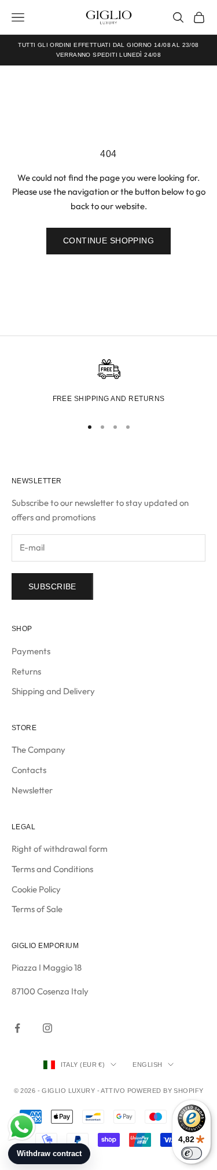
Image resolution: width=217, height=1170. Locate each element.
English (147, 1064)
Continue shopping (108, 240)
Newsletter (32, 790)
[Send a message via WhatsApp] (22, 1127)
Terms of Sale (37, 908)
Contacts (29, 769)
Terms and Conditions (52, 868)
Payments (31, 651)
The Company (38, 749)
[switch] (191, 1153)
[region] (108, 383)
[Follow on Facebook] (17, 1028)
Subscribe (52, 586)
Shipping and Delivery (53, 691)
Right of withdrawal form (60, 848)
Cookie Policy (36, 889)
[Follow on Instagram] (47, 1028)
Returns (26, 671)
